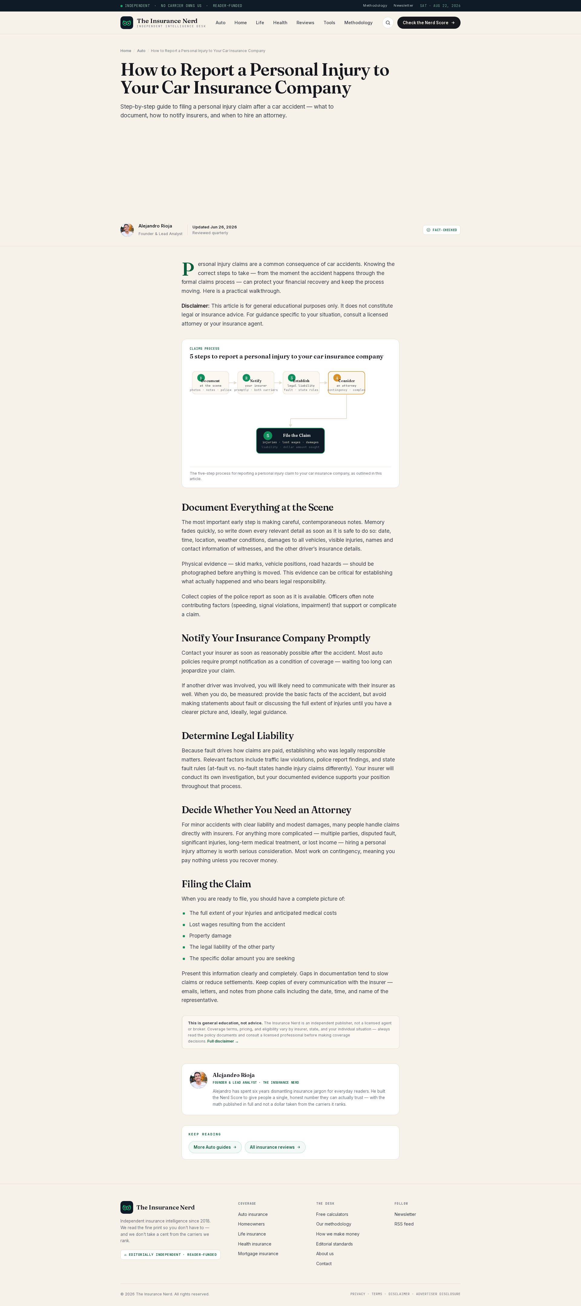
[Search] (388, 22)
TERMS (377, 1294)
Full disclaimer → (222, 1041)
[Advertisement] (290, 171)
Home (241, 22)
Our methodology (333, 1223)
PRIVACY (357, 1294)
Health (280, 22)
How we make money (337, 1233)
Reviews (305, 22)
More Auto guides (212, 1147)
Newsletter (405, 1214)
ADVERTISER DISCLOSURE (438, 1294)
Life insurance (252, 1233)
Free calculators (332, 1214)
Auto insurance (253, 1214)
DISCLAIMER (399, 1294)
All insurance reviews (272, 1147)
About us (325, 1253)
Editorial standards (334, 1243)
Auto (220, 22)
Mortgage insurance (258, 1253)
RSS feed (404, 1223)
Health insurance (254, 1243)
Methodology (358, 22)
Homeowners (251, 1223)
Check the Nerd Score (425, 22)
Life (260, 22)
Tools (329, 22)
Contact (324, 1263)
